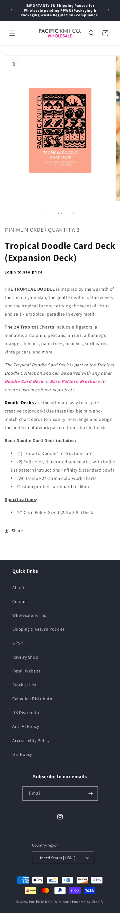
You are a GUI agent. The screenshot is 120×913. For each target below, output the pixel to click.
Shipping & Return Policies (38, 629)
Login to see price (24, 272)
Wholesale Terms (29, 615)
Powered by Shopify (88, 901)
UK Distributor (26, 712)
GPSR (17, 643)
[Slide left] (46, 212)
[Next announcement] (108, 10)
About (18, 587)
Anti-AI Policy (25, 726)
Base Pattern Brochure (75, 381)
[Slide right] (73, 212)
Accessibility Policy (31, 740)
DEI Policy (22, 754)
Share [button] (17, 530)
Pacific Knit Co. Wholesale (50, 901)
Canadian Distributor (33, 698)
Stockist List (24, 685)
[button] (12, 33)
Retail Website (26, 671)
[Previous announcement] (11, 10)
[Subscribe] (91, 793)
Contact (20, 601)
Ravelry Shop (25, 657)
